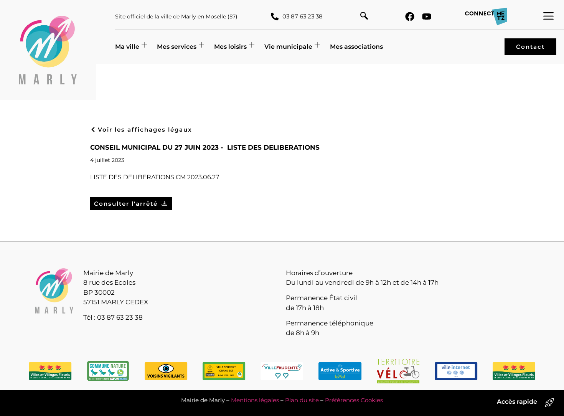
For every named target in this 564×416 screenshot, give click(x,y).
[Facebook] (409, 16)
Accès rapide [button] (517, 401)
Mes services (176, 46)
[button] (364, 16)
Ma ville (127, 46)
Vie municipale (288, 46)
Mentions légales (255, 400)
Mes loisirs (230, 46)
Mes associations (356, 46)
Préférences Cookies (354, 400)
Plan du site (302, 400)
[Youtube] (426, 16)
